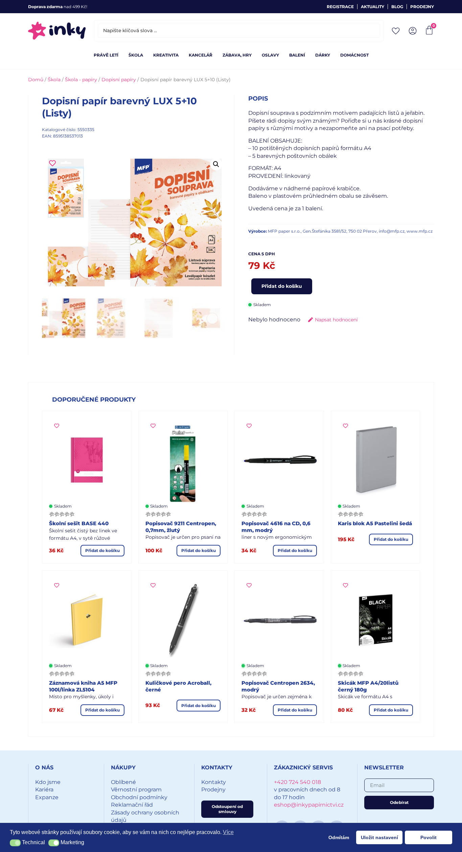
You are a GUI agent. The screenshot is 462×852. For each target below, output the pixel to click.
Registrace (340, 6)
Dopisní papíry (118, 80)
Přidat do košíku (281, 286)
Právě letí (106, 55)
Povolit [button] (428, 837)
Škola (136, 55)
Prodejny (422, 6)
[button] (216, 164)
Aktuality (372, 6)
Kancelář (200, 55)
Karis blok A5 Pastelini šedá (375, 523)
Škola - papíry (81, 80)
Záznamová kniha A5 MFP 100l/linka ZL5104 (83, 686)
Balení (297, 55)
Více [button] (228, 832)
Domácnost (354, 55)
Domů (35, 80)
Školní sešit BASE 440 (79, 523)
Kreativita (166, 55)
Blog (397, 6)
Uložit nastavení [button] (379, 837)
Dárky (322, 55)
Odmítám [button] (338, 837)
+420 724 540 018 (297, 782)
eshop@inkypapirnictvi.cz (309, 805)
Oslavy (270, 55)
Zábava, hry (237, 55)
